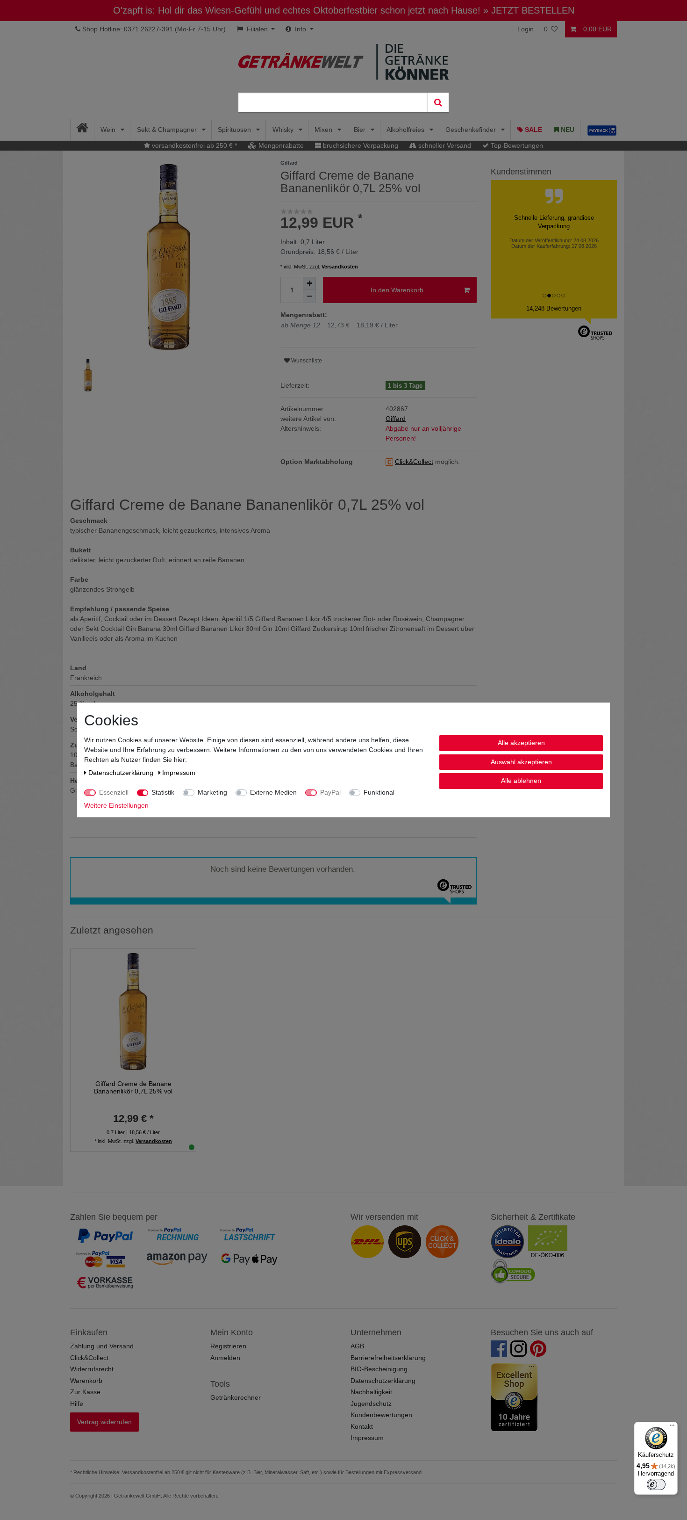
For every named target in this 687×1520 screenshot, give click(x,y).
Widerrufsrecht (92, 1369)
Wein (108, 129)
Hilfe (76, 1403)
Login (525, 29)
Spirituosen (235, 129)
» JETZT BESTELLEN (528, 10)
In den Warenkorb (397, 290)
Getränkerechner (235, 1397)
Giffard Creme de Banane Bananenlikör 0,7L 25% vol (133, 1087)
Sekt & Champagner (168, 129)
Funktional (379, 792)
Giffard (396, 418)
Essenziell (114, 792)
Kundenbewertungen (381, 1415)
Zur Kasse (85, 1392)
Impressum (367, 1437)
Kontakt (362, 1426)
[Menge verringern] (309, 296)
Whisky (283, 129)
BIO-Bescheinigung (379, 1369)
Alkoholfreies (406, 129)
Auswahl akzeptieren (521, 762)
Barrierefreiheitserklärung (388, 1357)
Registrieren (228, 1346)
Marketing (212, 792)
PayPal (330, 792)
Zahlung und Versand (102, 1346)
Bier (360, 129)
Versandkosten (340, 266)
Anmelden (225, 1357)
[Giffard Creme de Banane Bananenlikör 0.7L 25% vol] (133, 1011)
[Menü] (672, 1427)
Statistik (162, 792)
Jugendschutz (371, 1403)
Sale (532, 129)
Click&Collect (89, 1357)
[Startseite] (82, 129)
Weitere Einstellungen (116, 805)
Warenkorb (86, 1380)
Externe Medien (273, 792)
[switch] (656, 1484)
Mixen (324, 129)
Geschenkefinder (471, 129)
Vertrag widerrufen (104, 1422)
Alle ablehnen (521, 780)
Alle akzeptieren (521, 742)
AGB (357, 1346)
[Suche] (438, 102)
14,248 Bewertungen (553, 308)
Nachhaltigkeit (371, 1392)
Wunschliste (306, 360)
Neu (566, 129)
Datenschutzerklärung (383, 1380)
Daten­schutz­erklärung (121, 772)
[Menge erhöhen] (309, 283)
